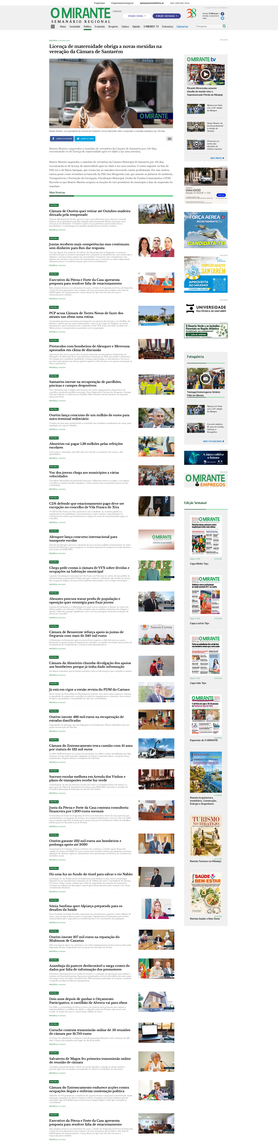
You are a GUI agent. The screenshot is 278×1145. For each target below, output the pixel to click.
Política (53, 41)
